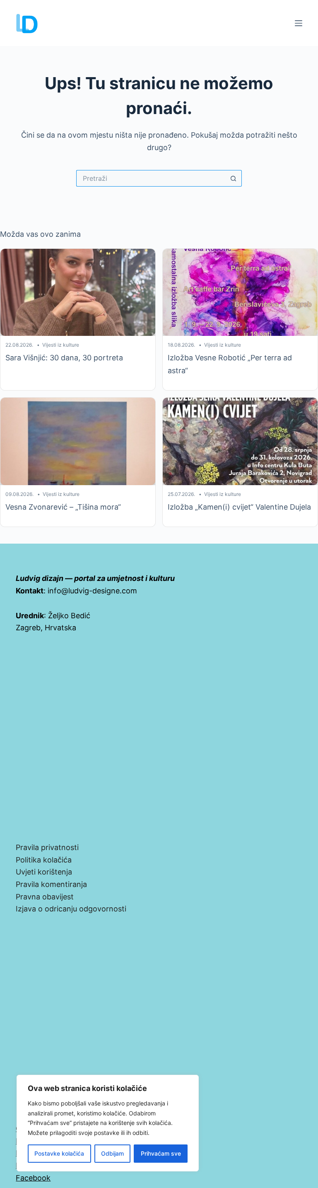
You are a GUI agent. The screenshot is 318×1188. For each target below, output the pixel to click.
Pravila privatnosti (47, 847)
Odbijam (112, 1153)
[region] (108, 1123)
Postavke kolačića (59, 1153)
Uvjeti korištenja (44, 871)
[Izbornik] (298, 23)
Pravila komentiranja (51, 884)
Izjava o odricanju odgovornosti (71, 908)
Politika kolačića (44, 859)
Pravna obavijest (45, 896)
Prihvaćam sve (161, 1153)
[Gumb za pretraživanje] (233, 178)
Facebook (33, 1177)
